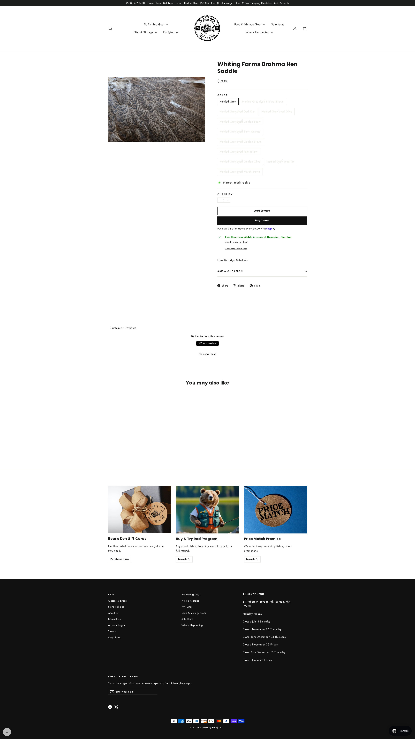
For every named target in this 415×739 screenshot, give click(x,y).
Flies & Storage (144, 32)
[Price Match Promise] (275, 509)
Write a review (207, 343)
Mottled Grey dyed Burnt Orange (240, 131)
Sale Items (277, 24)
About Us (113, 613)
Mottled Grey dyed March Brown (240, 172)
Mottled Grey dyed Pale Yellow (239, 152)
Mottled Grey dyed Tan (280, 161)
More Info (184, 559)
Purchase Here (119, 559)
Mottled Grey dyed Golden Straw (240, 122)
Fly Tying (169, 32)
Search (112, 631)
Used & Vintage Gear (248, 24)
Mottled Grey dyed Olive (277, 111)
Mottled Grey (228, 101)
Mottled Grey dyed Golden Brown (241, 142)
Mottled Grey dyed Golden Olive (240, 161)
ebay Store (114, 637)
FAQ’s (111, 594)
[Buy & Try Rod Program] (207, 509)
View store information (236, 248)
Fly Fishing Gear (154, 24)
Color (222, 95)
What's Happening (258, 32)
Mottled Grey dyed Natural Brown (263, 101)
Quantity (225, 194)
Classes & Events (118, 601)
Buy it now (262, 220)
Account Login (116, 625)
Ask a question (230, 271)
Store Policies (116, 607)
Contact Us (114, 619)
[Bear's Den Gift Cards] (139, 509)
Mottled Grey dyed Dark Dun (238, 111)
